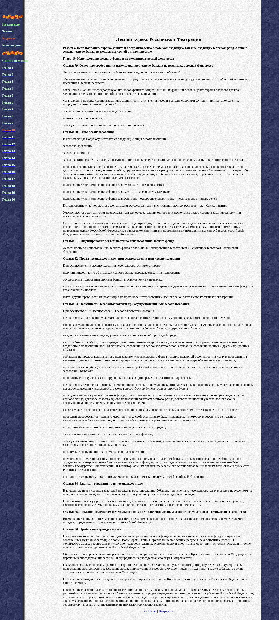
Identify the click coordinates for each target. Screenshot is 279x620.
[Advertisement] (158, 23)
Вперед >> (166, 611)
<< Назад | (151, 611)
